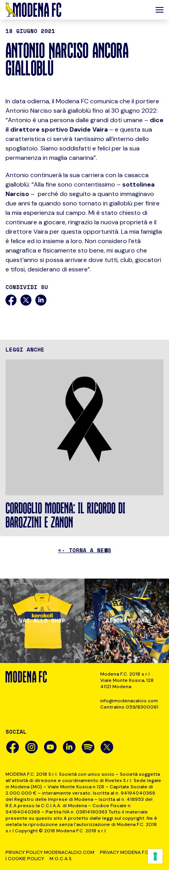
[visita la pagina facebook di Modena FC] (12, 747)
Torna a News (84, 550)
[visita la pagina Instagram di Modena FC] (31, 747)
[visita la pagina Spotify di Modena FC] (88, 747)
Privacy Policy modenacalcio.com (50, 852)
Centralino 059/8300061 (129, 707)
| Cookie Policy (25, 858)
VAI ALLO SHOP (42, 620)
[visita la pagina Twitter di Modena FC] (107, 747)
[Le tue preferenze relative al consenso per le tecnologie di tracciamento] (155, 856)
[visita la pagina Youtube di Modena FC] (50, 747)
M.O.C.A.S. (61, 858)
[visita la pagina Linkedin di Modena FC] (69, 747)
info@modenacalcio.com (129, 701)
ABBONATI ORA (127, 620)
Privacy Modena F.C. (125, 852)
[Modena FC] (33, 9)
